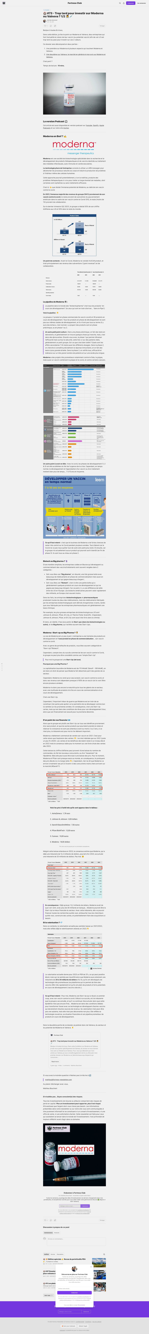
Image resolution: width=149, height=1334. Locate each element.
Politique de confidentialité (83, 1300)
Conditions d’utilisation (83, 1296)
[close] (91, 1266)
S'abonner (74, 1293)
